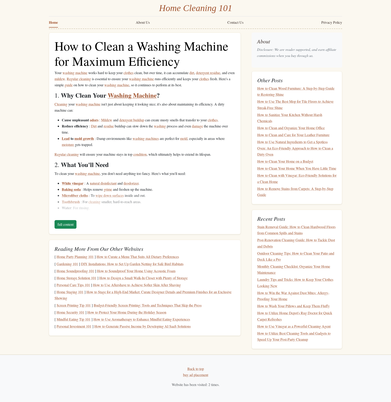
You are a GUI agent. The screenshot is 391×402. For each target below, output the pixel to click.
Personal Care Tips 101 (73, 284)
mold (183, 138)
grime (108, 189)
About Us (143, 22)
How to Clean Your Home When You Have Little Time (296, 168)
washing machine (74, 72)
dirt (191, 72)
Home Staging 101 (70, 291)
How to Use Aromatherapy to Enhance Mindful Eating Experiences (141, 319)
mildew (60, 78)
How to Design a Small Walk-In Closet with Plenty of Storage (143, 277)
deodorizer (131, 183)
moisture (68, 144)
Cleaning (61, 104)
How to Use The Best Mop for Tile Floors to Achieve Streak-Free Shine (295, 104)
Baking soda (71, 189)
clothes (129, 72)
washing (160, 126)
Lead (66, 138)
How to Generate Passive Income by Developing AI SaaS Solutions (142, 326)
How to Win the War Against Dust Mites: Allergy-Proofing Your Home (293, 295)
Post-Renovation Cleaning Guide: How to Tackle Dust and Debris (296, 243)
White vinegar (72, 183)
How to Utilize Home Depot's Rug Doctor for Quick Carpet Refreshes (294, 316)
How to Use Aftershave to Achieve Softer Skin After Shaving (137, 284)
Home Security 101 (70, 312)
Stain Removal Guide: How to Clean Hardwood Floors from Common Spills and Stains (296, 229)
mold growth (84, 138)
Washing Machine (132, 95)
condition (140, 154)
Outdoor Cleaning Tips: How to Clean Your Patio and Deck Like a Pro (295, 256)
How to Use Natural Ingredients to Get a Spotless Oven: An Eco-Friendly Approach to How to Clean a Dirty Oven (295, 148)
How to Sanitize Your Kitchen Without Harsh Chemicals (289, 117)
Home (53, 22)
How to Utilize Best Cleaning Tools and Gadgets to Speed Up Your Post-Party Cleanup (294, 336)
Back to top (195, 368)
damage (197, 126)
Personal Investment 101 (74, 326)
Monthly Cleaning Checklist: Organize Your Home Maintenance (293, 269)
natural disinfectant (103, 183)
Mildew (106, 120)
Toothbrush (71, 201)
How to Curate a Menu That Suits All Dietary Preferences (138, 256)
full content (65, 224)
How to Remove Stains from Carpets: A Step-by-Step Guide (295, 191)
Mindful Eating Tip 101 (74, 319)
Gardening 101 (67, 263)
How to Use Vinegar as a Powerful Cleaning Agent (294, 326)
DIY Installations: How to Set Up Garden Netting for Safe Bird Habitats (132, 263)
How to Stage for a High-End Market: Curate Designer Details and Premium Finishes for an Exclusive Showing (143, 294)
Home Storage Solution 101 (76, 277)
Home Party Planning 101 (75, 256)
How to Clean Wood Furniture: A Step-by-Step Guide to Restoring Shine (295, 91)
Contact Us (235, 22)
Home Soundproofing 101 (75, 270)
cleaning (94, 201)
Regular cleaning (79, 78)
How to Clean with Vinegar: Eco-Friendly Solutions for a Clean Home (296, 178)
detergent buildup (131, 120)
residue (109, 126)
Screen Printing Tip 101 (74, 305)
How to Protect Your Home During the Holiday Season (126, 312)
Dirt (94, 126)
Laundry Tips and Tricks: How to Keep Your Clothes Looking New (295, 282)
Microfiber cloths (75, 195)
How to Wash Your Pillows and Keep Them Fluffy (293, 305)
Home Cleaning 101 (195, 8)
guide (69, 84)
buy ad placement (195, 374)
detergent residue (208, 72)
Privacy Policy (331, 22)
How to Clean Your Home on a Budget (285, 161)
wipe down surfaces (109, 195)
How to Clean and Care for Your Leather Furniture (293, 134)
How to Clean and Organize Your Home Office (291, 127)
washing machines (146, 138)
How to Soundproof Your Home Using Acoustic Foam (136, 270)
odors (94, 119)
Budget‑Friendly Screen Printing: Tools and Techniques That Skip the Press (148, 305)
